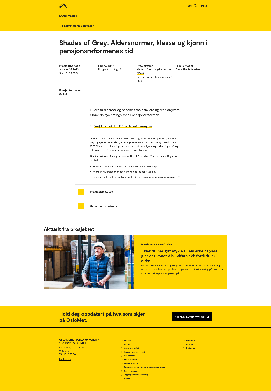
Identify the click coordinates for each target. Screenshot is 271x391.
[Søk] (195, 5)
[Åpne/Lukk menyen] (210, 6)
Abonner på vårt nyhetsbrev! (192, 316)
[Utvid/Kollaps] (81, 192)
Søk (190, 5)
